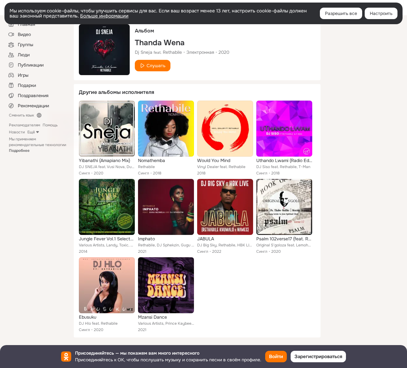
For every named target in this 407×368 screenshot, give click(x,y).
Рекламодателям (24, 125)
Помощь (50, 125)
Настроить (381, 13)
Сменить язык (21, 115)
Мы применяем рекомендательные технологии (37, 145)
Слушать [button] (156, 65)
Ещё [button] (31, 132)
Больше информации (104, 16)
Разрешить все (341, 13)
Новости (17, 132)
